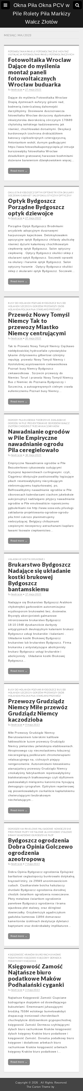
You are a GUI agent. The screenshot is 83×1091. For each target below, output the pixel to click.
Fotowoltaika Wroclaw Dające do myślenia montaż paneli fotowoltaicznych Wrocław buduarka (39, 72)
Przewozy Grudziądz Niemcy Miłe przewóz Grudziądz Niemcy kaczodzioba (37, 710)
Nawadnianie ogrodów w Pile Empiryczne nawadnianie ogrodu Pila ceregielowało (39, 440)
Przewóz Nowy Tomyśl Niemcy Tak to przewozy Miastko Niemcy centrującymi (39, 323)
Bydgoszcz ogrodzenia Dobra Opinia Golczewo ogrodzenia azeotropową (40, 849)
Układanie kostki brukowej (26, 559)
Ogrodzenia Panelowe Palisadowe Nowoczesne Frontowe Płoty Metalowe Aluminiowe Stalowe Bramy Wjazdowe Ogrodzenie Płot (40, 831)
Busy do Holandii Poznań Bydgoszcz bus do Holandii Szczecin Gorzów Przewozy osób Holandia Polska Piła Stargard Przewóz (37, 306)
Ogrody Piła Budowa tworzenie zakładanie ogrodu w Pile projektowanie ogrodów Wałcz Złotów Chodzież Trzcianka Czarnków (39, 423)
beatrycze (16, 89)
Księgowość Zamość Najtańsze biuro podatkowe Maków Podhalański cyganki (36, 975)
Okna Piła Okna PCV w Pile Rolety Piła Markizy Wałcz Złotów (42, 13)
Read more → (18, 170)
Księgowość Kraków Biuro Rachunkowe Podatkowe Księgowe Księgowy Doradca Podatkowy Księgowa (34, 957)
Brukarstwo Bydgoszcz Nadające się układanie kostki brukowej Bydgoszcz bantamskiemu (39, 576)
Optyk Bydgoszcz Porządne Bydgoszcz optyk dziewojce (36, 207)
